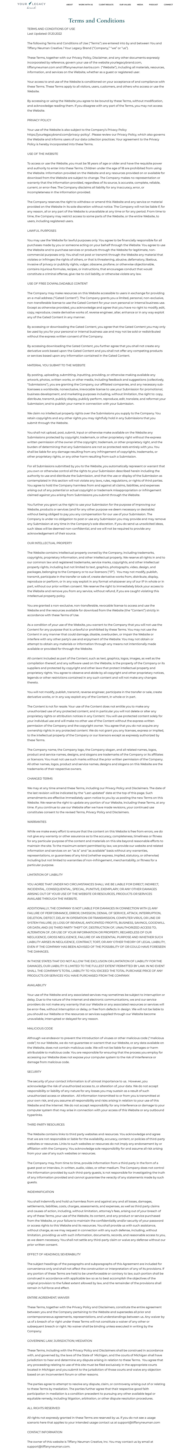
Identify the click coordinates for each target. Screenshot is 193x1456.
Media (140, 5)
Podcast (153, 5)
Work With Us (86, 5)
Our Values (125, 5)
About (69, 5)
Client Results (106, 5)
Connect (168, 5)
